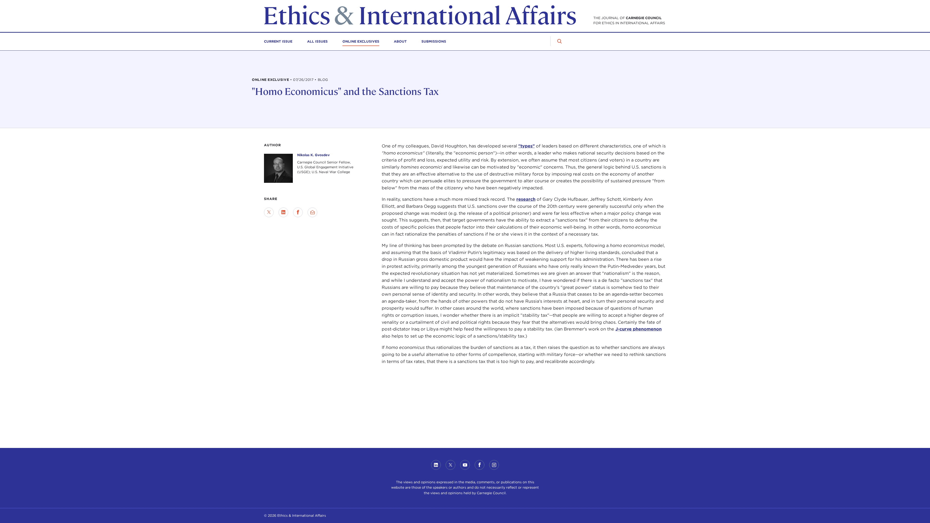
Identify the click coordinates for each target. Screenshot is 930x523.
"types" (526, 145)
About (400, 41)
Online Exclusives (360, 41)
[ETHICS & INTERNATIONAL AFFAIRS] (420, 23)
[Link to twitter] (450, 465)
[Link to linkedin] (436, 465)
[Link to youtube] (465, 465)
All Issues (317, 41)
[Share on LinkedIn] (283, 212)
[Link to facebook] (479, 465)
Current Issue (278, 41)
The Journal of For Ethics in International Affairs (629, 20)
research (525, 199)
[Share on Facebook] (298, 212)
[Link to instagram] (494, 465)
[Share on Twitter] (269, 212)
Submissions (433, 41)
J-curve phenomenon (638, 328)
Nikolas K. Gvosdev (313, 155)
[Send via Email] (312, 212)
